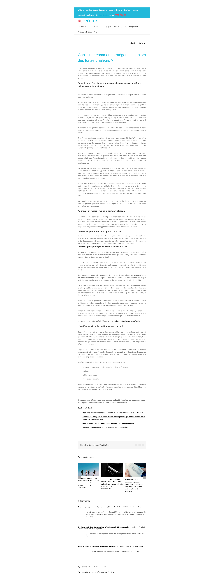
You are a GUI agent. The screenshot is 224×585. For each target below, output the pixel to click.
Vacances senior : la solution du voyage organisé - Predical (98, 546)
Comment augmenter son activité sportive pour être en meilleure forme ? (88, 480)
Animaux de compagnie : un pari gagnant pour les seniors (105, 427)
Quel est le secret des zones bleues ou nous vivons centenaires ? (108, 423)
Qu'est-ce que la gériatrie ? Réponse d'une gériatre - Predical (99, 507)
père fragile (98, 419)
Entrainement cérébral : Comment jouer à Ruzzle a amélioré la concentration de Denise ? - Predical (111, 527)
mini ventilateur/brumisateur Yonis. (127, 321)
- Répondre (141, 507)
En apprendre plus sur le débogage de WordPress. (97, 572)
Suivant (142, 43)
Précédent (133, 43)
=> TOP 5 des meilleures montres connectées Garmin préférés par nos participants (112, 481)
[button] (104, 31)
